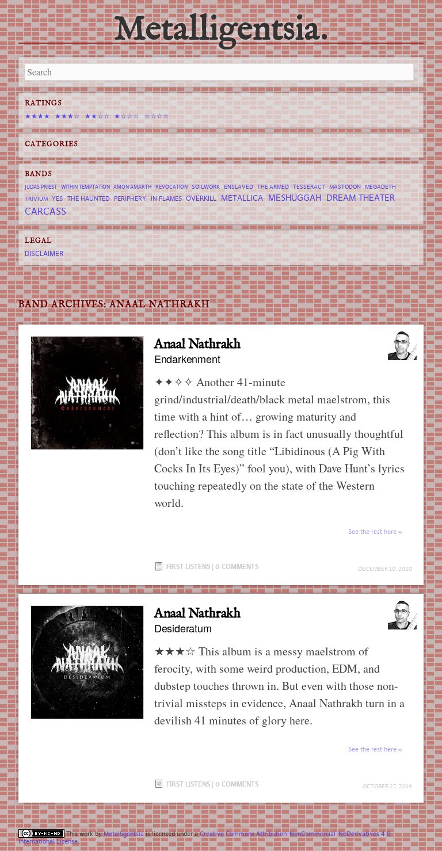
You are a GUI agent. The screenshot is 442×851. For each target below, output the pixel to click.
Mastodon (345, 186)
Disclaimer (44, 253)
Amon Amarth (132, 187)
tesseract (309, 186)
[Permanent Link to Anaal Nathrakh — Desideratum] (87, 662)
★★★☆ (67, 116)
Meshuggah (294, 197)
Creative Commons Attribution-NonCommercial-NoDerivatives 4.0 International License (204, 837)
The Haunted (88, 198)
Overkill (201, 198)
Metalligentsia (124, 834)
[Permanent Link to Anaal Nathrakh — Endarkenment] (87, 393)
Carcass (45, 211)
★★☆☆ (97, 116)
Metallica (242, 198)
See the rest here (372, 532)
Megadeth (380, 186)
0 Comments (236, 566)
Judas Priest (41, 187)
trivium (36, 199)
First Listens (188, 566)
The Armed (273, 186)
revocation (171, 187)
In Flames (166, 198)
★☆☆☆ (126, 116)
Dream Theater (360, 197)
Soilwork (206, 186)
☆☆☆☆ (156, 116)
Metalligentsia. (221, 30)
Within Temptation (85, 187)
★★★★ (37, 116)
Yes (57, 198)
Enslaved (238, 186)
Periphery (130, 198)
